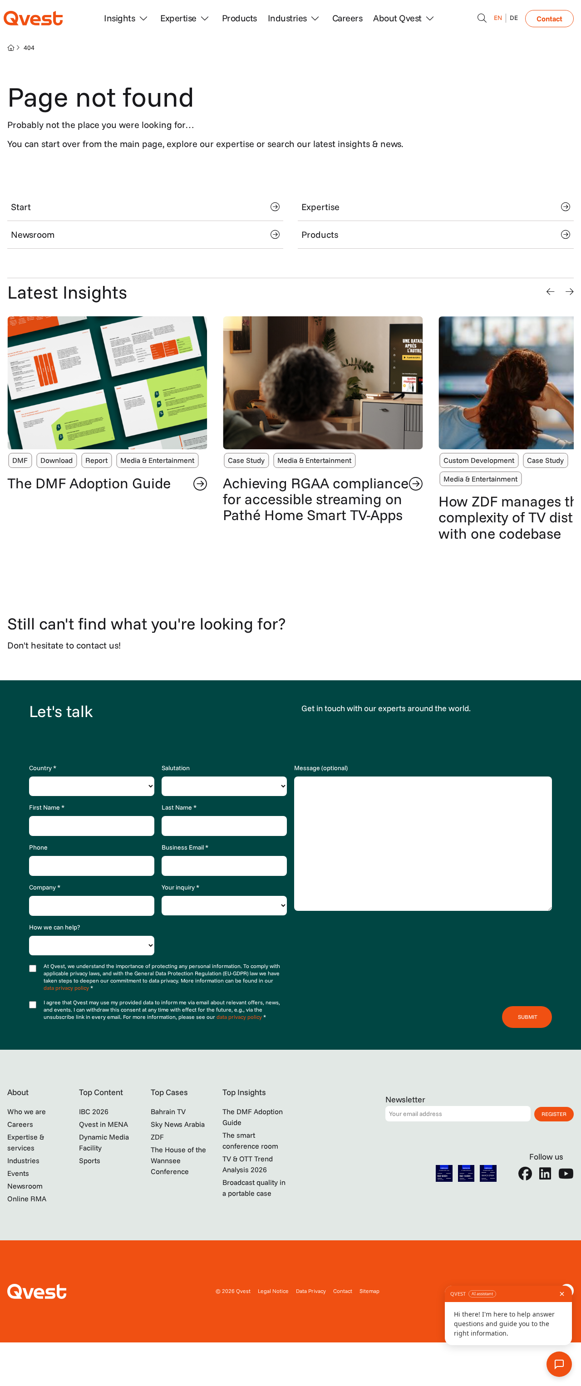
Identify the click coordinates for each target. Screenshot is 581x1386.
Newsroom (32, 234)
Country (42, 768)
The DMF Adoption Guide (89, 483)
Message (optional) (321, 768)
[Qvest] (33, 18)
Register (554, 1114)
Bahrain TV (168, 1111)
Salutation (176, 768)
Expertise (320, 206)
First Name (46, 807)
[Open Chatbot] (482, 18)
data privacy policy (67, 987)
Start (21, 206)
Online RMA (26, 1198)
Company (44, 887)
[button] (551, 291)
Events (18, 1173)
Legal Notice (273, 1291)
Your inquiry (180, 887)
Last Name (179, 807)
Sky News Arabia (178, 1124)
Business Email (185, 847)
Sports (89, 1160)
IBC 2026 (93, 1111)
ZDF (157, 1136)
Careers (347, 18)
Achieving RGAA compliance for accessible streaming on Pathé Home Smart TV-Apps (316, 499)
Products (239, 18)
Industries (23, 1160)
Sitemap (369, 1291)
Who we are (26, 1111)
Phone (38, 847)
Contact (549, 18)
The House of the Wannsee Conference (178, 1160)
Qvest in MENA (103, 1124)
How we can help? (54, 927)
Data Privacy (311, 1291)
